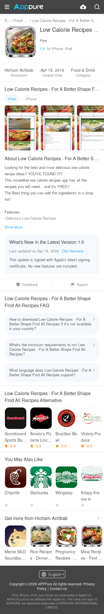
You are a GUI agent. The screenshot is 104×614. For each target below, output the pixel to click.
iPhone (31, 98)
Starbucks (39, 492)
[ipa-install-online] (83, 7)
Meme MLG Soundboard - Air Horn (15, 555)
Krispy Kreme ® (90, 496)
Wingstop (64, 492)
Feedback (30, 284)
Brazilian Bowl (66, 437)
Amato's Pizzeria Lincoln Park (40, 437)
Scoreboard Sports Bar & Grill (15, 437)
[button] (7, 7)
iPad (12, 98)
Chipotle (12, 492)
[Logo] (28, 7)
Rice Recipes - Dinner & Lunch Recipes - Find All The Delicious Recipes (41, 555)
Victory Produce (91, 437)
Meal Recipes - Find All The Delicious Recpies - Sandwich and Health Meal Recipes (92, 555)
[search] (97, 7)
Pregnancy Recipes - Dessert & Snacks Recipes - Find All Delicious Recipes (66, 555)
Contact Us (58, 588)
